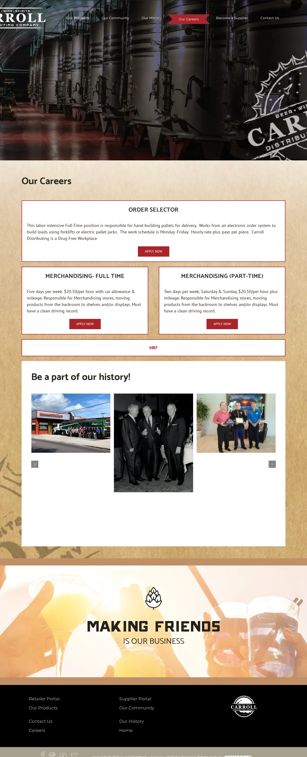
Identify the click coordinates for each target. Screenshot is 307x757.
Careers (37, 730)
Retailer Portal (44, 699)
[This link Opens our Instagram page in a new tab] (54, 754)
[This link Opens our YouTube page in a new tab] (65, 754)
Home (126, 730)
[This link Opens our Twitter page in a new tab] (74, 754)
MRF (153, 347)
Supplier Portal (135, 699)
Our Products (43, 708)
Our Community (136, 708)
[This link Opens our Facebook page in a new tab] (45, 754)
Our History (131, 721)
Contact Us (41, 721)
